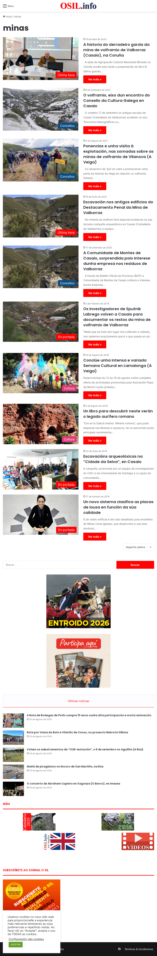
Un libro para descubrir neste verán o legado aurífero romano (118, 413)
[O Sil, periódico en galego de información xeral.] (78, 6)
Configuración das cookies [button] (26, 939)
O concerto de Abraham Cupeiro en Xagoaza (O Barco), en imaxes (73, 783)
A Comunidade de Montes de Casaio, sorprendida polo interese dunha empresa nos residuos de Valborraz (116, 261)
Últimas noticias (78, 701)
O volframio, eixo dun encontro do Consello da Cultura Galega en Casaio (116, 100)
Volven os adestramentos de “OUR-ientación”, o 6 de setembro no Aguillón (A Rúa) (85, 749)
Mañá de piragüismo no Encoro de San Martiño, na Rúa (65, 766)
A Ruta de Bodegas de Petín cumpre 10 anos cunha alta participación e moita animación (89, 715)
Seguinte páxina (135, 547)
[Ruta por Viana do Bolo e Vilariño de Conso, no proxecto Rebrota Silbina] (13, 737)
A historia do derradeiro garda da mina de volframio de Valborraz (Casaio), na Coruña (116, 50)
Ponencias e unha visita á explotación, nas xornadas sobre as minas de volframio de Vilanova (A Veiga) (118, 154)
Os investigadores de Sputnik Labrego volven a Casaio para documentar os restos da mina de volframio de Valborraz (117, 317)
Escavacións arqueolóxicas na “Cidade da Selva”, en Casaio (113, 459)
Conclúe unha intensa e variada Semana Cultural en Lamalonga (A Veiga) (117, 366)
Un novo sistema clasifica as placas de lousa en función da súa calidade (118, 507)
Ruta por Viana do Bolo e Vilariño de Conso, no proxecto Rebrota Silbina (77, 732)
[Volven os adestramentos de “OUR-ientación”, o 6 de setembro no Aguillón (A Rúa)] (13, 754)
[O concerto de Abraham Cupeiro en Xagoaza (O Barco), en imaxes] (13, 789)
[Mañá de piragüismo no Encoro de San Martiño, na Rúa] (13, 772)
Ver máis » (94, 79)
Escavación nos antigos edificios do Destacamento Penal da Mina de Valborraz (118, 207)
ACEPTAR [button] (15, 944)
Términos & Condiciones (138, 949)
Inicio (8, 16)
